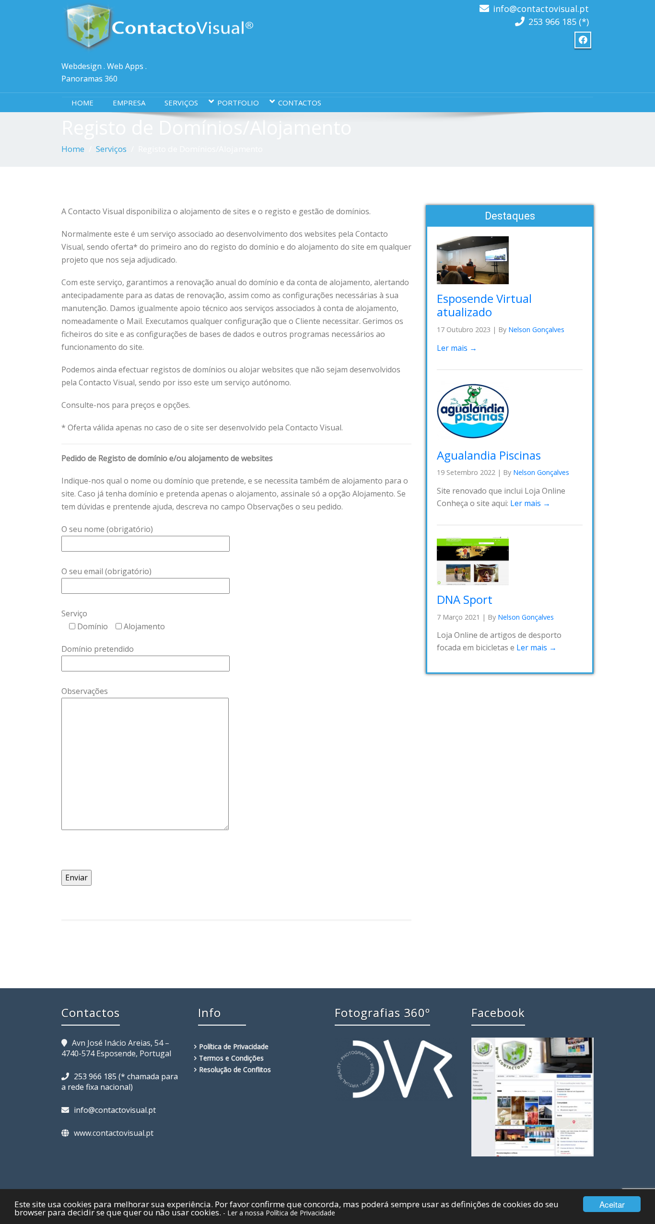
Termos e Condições (231, 1057)
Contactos (299, 102)
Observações (84, 691)
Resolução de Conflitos (235, 1069)
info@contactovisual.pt (541, 8)
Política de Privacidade (234, 1046)
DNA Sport (464, 599)
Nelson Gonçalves (536, 329)
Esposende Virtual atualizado (484, 305)
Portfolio (238, 102)
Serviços (181, 102)
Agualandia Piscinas (489, 455)
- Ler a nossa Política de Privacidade (279, 1212)
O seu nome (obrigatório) (107, 529)
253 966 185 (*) (558, 21)
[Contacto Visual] (157, 27)
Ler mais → (457, 348)
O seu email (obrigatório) (106, 571)
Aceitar (612, 1204)
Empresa (129, 102)
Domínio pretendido (97, 649)
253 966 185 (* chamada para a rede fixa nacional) (119, 1081)
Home (82, 102)
